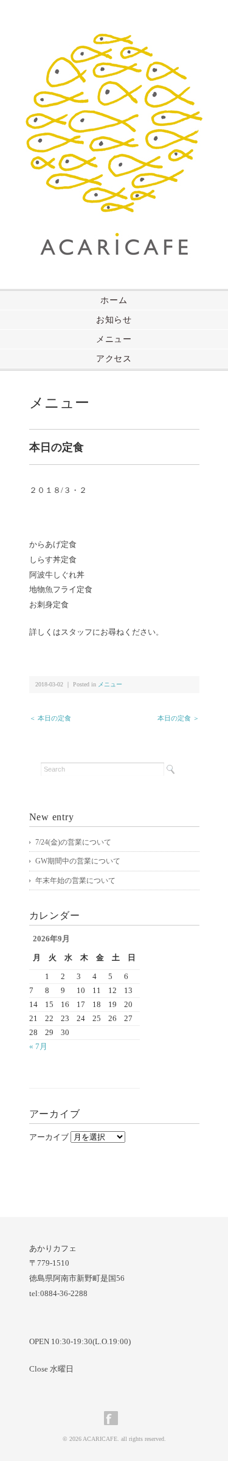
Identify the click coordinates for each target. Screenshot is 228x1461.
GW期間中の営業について (77, 861)
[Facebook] (114, 1418)
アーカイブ (49, 1137)
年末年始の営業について (75, 880)
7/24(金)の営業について (73, 842)
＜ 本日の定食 (50, 718)
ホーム (113, 300)
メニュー (114, 339)
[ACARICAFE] (114, 40)
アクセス (114, 358)
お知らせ (114, 319)
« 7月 (38, 1046)
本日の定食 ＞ (178, 718)
